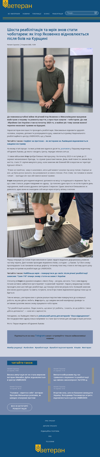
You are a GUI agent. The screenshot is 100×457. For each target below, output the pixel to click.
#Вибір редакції (14, 347)
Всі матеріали (14, 14)
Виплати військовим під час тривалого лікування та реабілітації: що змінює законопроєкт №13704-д (71, 377)
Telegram (40, 335)
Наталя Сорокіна (13, 45)
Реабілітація (57, 14)
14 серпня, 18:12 (15, 389)
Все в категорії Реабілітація (19, 407)
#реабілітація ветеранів (61, 347)
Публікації (36, 14)
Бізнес (47, 14)
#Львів (77, 347)
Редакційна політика (50, 431)
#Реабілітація (41, 347)
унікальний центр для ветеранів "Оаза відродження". (64, 316)
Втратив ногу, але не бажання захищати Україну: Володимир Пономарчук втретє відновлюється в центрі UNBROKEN (73, 395)
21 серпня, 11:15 (59, 371)
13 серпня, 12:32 (59, 389)
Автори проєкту (50, 426)
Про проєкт (50, 421)
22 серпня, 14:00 (13, 371)
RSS (50, 436)
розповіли (65, 148)
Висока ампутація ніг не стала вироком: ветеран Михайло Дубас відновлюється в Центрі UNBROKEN (26, 377)
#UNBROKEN (29, 347)
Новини (26, 14)
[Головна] (17, 5)
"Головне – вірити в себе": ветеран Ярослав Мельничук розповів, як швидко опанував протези (26, 395)
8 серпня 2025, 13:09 (28, 45)
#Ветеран (86, 347)
